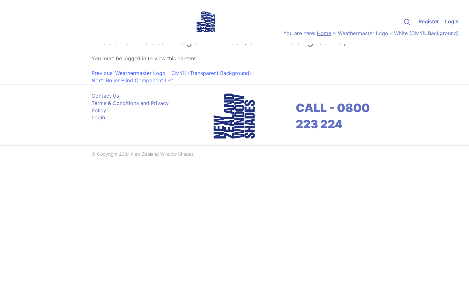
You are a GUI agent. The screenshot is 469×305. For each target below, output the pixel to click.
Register (429, 21)
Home (324, 33)
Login (452, 21)
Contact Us (105, 96)
